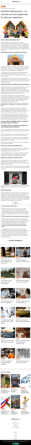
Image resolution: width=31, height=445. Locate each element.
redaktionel (3, 6)
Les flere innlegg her (15, 240)
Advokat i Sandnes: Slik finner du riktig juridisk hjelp (23, 301)
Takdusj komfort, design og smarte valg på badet (22, 361)
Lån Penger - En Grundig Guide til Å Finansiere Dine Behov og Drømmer (5, 391)
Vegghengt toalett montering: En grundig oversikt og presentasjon (5, 412)
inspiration (2, 277)
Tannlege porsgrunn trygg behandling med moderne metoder (7, 321)
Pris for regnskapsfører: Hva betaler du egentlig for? (7, 301)
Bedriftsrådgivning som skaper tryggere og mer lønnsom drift (6, 261)
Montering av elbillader (14, 391)
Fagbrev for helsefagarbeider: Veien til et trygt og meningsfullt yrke (23, 342)
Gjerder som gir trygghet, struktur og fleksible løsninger (23, 320)
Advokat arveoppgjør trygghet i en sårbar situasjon (23, 260)
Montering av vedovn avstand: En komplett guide (25, 412)
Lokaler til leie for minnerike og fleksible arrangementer (7, 341)
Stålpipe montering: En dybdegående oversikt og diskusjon (14, 412)
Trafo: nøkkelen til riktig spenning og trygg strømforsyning (6, 282)
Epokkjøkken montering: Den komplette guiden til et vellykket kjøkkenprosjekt (25, 391)
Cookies (15, 438)
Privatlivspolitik (17, 443)
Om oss (15, 436)
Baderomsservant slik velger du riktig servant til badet (22, 281)
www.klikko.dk (16, 427)
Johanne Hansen (12, 8)
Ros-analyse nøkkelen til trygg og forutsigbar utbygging (6, 362)
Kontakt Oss (15, 439)
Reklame (15, 435)
